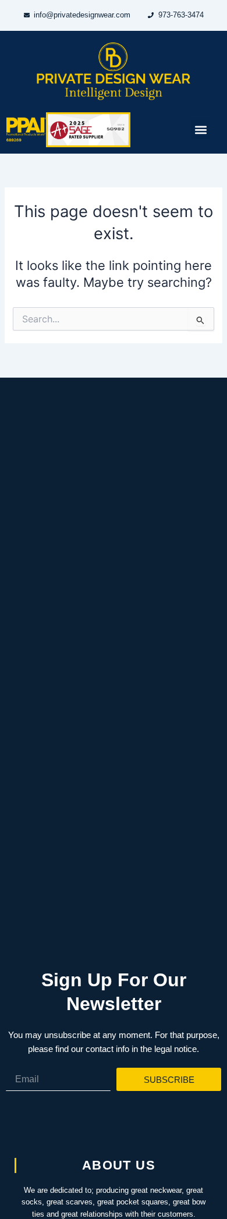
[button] (200, 129)
